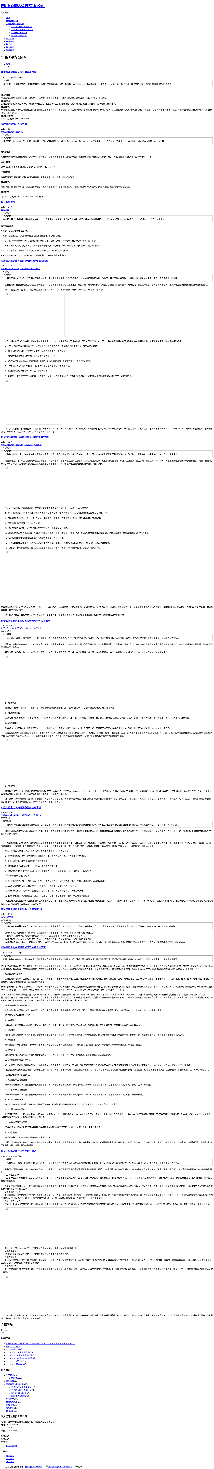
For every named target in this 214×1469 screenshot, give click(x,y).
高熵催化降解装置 (19, 36)
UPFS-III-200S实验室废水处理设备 (21, 1358)
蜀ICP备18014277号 (33, 1467)
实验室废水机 (7, 917)
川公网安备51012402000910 (60, 1467)
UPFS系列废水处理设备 (21, 27)
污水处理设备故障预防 (30, 269)
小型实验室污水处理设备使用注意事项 (21, 807)
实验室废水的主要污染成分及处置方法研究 (23, 947)
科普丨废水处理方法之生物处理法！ (20, 1151)
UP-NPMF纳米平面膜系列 (22, 30)
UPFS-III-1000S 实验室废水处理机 (20, 1352)
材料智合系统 (12, 21)
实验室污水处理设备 (10, 269)
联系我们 (10, 50)
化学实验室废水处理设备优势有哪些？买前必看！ (27, 621)
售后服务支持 (8, 202)
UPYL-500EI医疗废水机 (16, 1361)
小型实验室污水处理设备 (31, 815)
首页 (8, 18)
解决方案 (10, 41)
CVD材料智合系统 (14, 1349)
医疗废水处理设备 (19, 33)
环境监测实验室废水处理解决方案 (18, 72)
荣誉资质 (15, 1378)
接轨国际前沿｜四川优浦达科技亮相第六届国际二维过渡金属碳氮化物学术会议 (40, 1344)
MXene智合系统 (13, 1346)
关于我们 (10, 47)
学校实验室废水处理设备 (12, 445)
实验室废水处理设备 (15, 24)
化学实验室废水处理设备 (12, 628)
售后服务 (10, 44)
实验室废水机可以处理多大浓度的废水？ (22, 909)
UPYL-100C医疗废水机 (16, 1364)
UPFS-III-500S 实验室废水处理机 (20, 1355)
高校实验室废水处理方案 (14, 124)
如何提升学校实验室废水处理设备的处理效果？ (25, 437)
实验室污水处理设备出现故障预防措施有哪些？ (25, 261)
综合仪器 (10, 1405)
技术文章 (10, 38)
